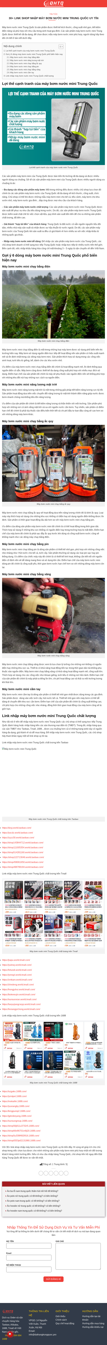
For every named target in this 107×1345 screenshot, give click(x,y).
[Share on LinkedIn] (66, 1173)
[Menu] (5, 3)
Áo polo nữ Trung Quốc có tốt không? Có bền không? (32, 1196)
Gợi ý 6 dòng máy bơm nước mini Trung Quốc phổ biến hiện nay (34, 54)
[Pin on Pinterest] (61, 1173)
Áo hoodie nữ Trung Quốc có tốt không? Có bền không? (33, 1206)
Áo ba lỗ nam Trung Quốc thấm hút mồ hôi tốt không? (32, 1191)
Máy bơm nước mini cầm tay (22, 72)
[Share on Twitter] (51, 1173)
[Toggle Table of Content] (59, 46)
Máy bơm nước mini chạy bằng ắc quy (26, 63)
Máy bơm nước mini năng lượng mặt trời (27, 60)
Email (8, 1253)
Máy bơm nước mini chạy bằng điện (25, 57)
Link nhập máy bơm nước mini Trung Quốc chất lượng (30, 76)
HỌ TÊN (10, 1241)
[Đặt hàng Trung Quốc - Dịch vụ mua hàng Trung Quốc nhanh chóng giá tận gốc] (54, 3)
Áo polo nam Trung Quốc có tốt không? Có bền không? (33, 1201)
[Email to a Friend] (56, 1173)
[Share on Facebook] (46, 1173)
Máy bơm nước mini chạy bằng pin (24, 66)
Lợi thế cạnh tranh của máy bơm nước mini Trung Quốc (30, 51)
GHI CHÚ (60, 1241)
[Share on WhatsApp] (41, 1173)
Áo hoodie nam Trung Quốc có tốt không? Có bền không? (34, 1211)
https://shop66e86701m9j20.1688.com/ (21, 1131)
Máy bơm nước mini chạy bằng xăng (25, 70)
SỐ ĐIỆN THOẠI (13, 1265)
